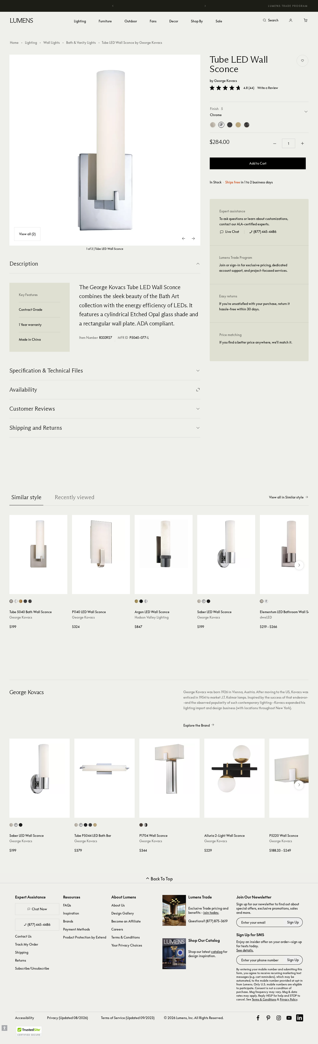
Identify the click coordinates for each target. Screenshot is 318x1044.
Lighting (31, 42)
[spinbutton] (288, 143)
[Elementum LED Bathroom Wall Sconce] (289, 544)
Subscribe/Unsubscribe (32, 968)
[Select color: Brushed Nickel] (11, 601)
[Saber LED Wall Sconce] (226, 544)
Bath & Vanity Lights (81, 42)
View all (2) (27, 234)
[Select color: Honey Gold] (20, 601)
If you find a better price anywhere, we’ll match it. (255, 342)
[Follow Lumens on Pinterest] (268, 1017)
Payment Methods (76, 929)
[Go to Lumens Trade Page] (174, 910)
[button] (225, 87)
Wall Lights (51, 42)
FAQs (67, 905)
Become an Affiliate (126, 921)
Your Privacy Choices (126, 945)
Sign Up (293, 922)
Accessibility (24, 1018)
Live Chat (232, 232)
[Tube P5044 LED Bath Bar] (104, 769)
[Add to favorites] (302, 61)
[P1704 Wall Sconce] (169, 769)
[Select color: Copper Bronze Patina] (141, 825)
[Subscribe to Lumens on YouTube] (289, 1017)
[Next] (205, 6)
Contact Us (23, 936)
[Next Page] (193, 238)
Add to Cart (257, 164)
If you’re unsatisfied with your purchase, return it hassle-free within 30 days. (254, 306)
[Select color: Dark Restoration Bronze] (90, 825)
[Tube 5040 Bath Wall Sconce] (38, 544)
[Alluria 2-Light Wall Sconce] (234, 769)
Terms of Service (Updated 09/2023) (127, 1018)
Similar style (26, 497)
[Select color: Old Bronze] (141, 601)
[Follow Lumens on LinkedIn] (299, 1017)
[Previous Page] (183, 238)
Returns (20, 960)
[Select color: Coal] (30, 601)
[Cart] (306, 20)
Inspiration (71, 913)
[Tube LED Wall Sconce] (105, 150)
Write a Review (267, 88)
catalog (216, 952)
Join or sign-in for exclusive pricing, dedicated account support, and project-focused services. (253, 267)
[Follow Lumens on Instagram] (278, 1017)
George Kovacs (225, 81)
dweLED (266, 617)
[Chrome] (221, 125)
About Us (118, 905)
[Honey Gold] (238, 125)
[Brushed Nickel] (213, 125)
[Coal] (247, 125)
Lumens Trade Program (288, 5)
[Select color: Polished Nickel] (146, 601)
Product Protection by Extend (84, 937)
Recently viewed (74, 497)
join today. (211, 912)
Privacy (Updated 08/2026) (67, 1018)
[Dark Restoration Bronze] (230, 125)
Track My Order (26, 944)
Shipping (21, 952)
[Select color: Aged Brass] (136, 601)
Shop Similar (42, 589)
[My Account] (291, 20)
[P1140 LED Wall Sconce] (101, 544)
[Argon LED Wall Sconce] (164, 544)
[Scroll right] (299, 565)
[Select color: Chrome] (16, 601)
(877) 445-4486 (265, 232)
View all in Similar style (286, 497)
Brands (68, 921)
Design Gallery (122, 913)
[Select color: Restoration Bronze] (25, 601)
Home (14, 42)
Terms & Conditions (125, 937)
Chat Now (39, 909)
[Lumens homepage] (21, 21)
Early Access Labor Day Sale (159, 5)
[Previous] (113, 6)
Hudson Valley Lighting (152, 617)
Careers (117, 929)
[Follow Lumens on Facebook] (258, 1017)
